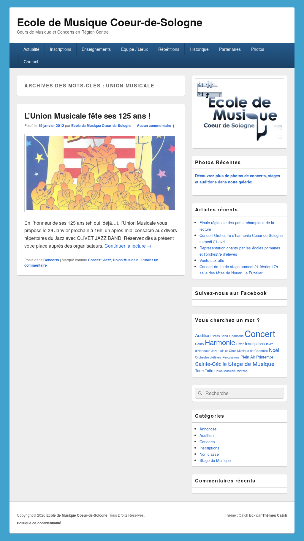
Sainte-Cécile (211, 363)
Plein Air (247, 357)
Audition (202, 335)
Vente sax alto (212, 260)
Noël (274, 349)
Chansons (236, 336)
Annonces (208, 429)
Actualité (31, 49)
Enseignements (96, 49)
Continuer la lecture (128, 245)
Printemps (265, 357)
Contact (31, 62)
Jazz (107, 259)
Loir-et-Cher (227, 350)
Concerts (51, 259)
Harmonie (220, 342)
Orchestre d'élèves (208, 357)
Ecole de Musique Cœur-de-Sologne (101, 125)
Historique (199, 49)
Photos (257, 49)
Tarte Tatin (204, 370)
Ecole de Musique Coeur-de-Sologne (109, 21)
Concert (95, 259)
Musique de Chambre (252, 350)
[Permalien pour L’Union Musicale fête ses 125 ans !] (100, 215)
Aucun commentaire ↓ (156, 125)
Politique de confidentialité (39, 523)
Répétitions (168, 49)
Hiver (240, 344)
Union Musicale (126, 259)
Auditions (208, 435)
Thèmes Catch (274, 515)
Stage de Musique (251, 363)
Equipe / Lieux (134, 49)
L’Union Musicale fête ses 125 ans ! (87, 115)
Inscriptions (60, 49)
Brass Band (220, 336)
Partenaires (230, 49)
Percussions (230, 357)
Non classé (209, 454)
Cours (199, 344)
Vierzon (242, 371)
